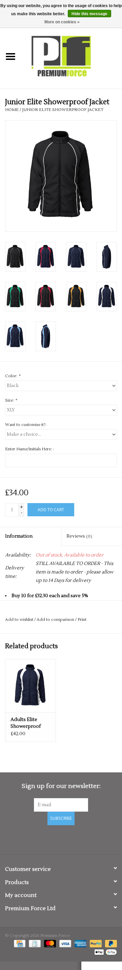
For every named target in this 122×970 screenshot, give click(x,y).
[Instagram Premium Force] (84, 838)
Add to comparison (56, 619)
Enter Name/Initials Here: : (29, 449)
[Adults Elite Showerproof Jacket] (30, 685)
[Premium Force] (71, 56)
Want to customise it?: (25, 424)
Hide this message (89, 14)
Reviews (79, 536)
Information (19, 536)
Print (82, 619)
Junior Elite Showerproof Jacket (62, 109)
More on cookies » (62, 22)
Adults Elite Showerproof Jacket (26, 723)
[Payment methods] (19, 943)
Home (12, 109)
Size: (11, 400)
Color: (12, 376)
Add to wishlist (19, 619)
